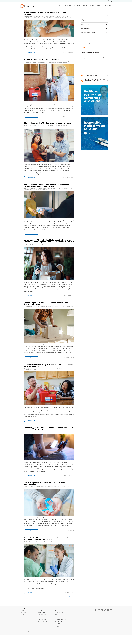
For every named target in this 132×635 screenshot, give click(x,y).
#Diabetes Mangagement (49, 17)
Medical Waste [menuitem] (40, 610)
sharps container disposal (94, 32)
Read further (31, 52)
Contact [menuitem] (22, 614)
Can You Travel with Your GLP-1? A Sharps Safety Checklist (93, 58)
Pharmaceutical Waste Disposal (94, 43)
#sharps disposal (44, 16)
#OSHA (47, 125)
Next (70, 596)
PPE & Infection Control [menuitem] (43, 621)
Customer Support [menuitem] (96, 5)
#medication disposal (42, 62)
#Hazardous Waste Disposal (31, 17)
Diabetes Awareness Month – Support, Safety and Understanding (44, 483)
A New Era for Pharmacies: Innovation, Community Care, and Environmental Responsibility (47, 538)
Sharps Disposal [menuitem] (41, 612)
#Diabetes (40, 17)
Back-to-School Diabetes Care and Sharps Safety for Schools (46, 13)
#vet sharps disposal (36, 61)
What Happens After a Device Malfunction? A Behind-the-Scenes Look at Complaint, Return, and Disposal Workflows (49, 241)
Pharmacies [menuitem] (58, 614)
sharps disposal (94, 28)
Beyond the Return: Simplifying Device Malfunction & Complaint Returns (46, 303)
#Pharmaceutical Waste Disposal (46, 306)
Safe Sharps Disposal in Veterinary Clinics (41, 59)
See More (84, 47)
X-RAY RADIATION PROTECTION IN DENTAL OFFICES (94, 68)
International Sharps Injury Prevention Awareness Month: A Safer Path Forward (48, 365)
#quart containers (58, 61)
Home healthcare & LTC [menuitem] (60, 619)
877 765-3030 (102, 1)
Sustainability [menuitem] (23, 612)
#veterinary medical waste (47, 61)
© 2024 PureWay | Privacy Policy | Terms (30, 631)
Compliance (94, 40)
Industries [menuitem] (76, 5)
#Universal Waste (32, 486)
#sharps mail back (66, 61)
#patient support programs (31, 189)
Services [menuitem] (68, 5)
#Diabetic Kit (58, 17)
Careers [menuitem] (22, 616)
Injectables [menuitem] (57, 626)
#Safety (25, 125)
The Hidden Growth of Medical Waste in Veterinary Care (47, 123)
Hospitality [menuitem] (57, 623)
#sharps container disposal (54, 16)
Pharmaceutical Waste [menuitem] (42, 616)
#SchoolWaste (28, 18)
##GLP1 (47, 189)
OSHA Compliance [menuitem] (41, 619)
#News (70, 188)
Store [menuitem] (85, 5)
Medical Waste (94, 24)
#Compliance (26, 188)
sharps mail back (94, 36)
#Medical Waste (36, 16)
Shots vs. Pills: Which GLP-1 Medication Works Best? (93, 63)
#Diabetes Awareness (66, 17)
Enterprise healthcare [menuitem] (60, 610)
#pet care (65, 62)
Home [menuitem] (60, 5)
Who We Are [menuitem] (23, 610)
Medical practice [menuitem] (59, 612)
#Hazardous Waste (28, 16)
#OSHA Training (65, 16)
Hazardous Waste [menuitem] (41, 614)
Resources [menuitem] (108, 5)
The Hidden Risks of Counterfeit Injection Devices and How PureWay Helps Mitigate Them (46, 185)
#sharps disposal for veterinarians (55, 62)
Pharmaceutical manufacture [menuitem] (62, 616)
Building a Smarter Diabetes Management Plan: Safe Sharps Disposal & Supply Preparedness (49, 428)
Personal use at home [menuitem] (60, 621)
